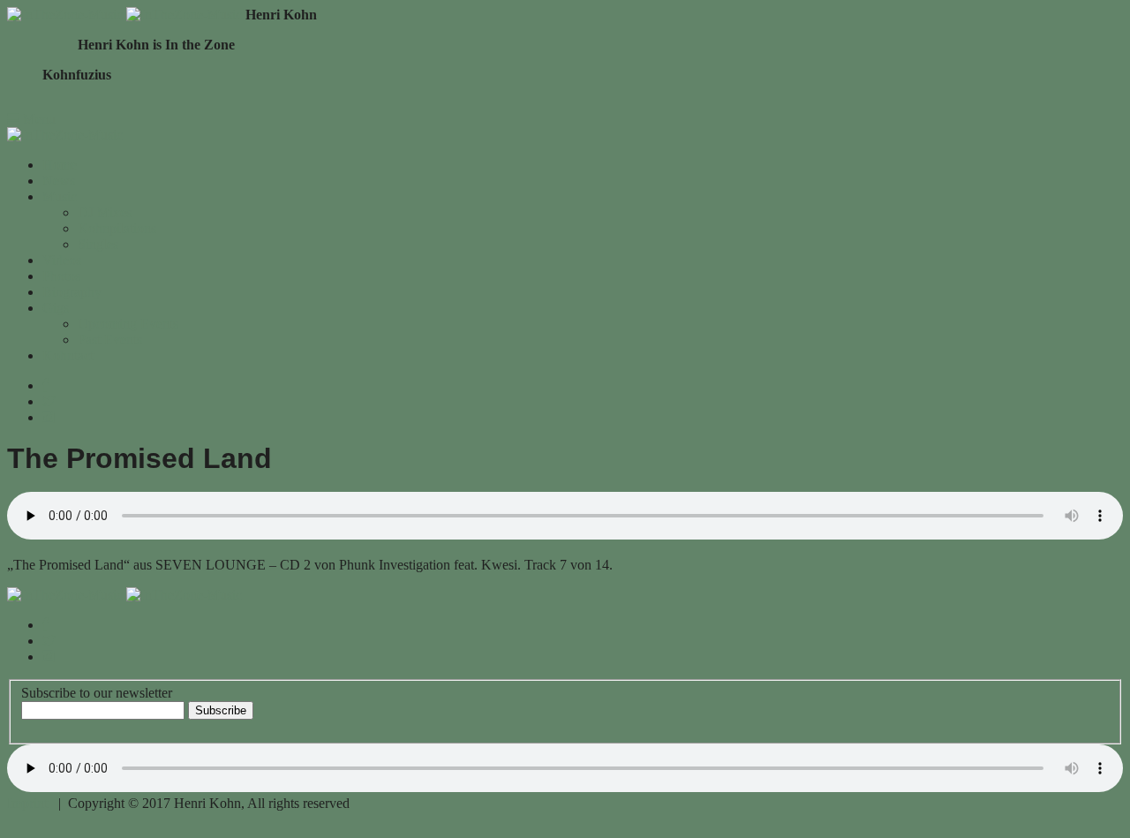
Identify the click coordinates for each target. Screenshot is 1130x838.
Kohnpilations (117, 228)
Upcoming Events (128, 323)
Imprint (27, 803)
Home (59, 164)
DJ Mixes (105, 212)
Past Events (110, 339)
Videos (61, 260)
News (58, 180)
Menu (37, 118)
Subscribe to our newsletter (96, 692)
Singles (98, 244)
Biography (72, 291)
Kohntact (68, 355)
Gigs (55, 307)
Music (59, 196)
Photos (61, 275)
